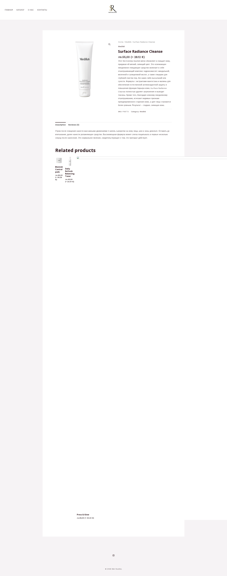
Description (60, 125)
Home (120, 42)
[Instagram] (113, 555)
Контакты (42, 10)
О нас (31, 10)
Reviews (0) (73, 125)
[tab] (60, 125)
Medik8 (128, 42)
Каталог (20, 10)
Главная (9, 10)
